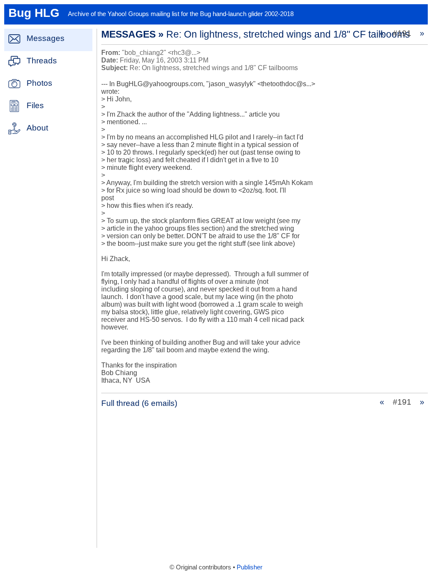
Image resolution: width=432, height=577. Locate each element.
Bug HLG (33, 12)
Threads (42, 60)
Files (35, 105)
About (37, 127)
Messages (46, 38)
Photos (39, 83)
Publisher (249, 567)
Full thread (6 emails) (139, 403)
